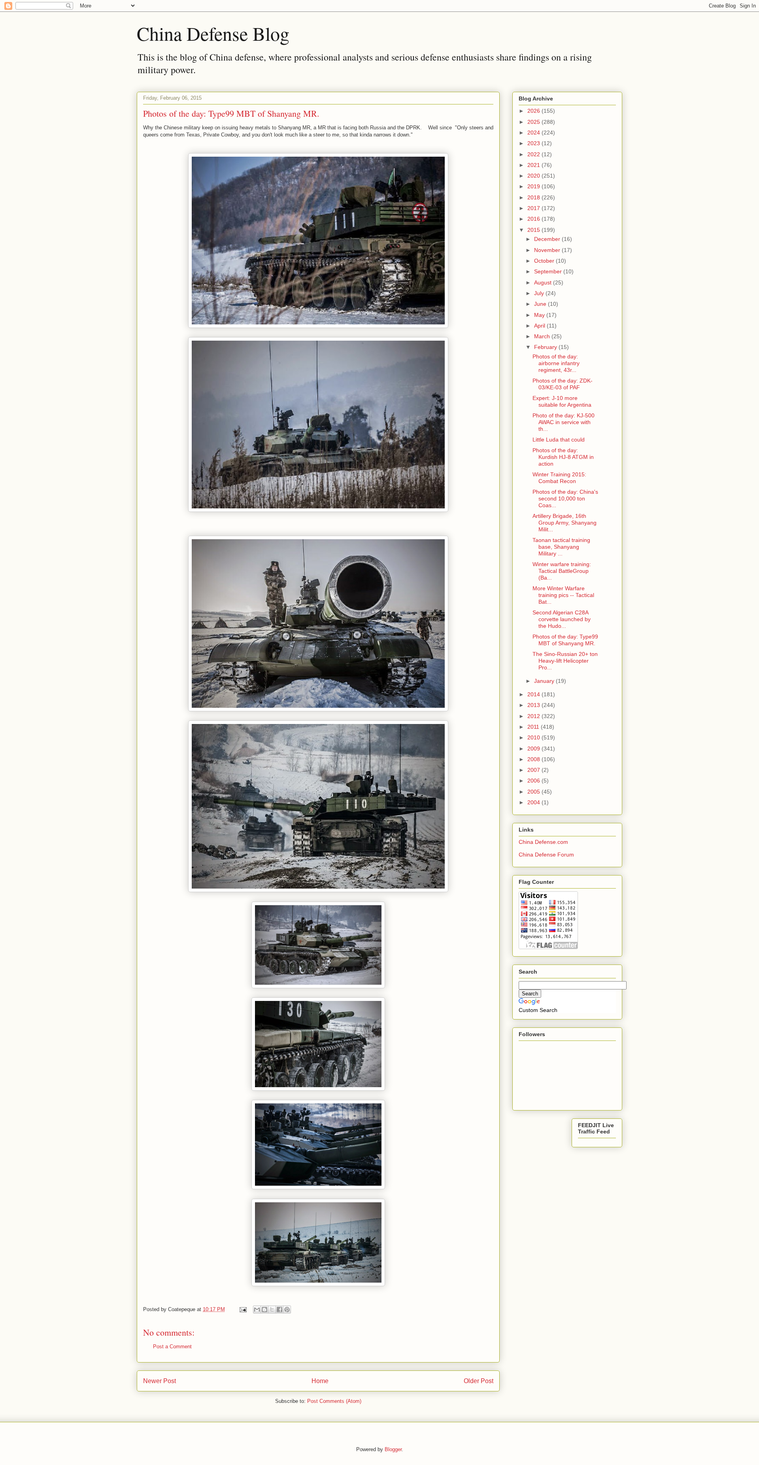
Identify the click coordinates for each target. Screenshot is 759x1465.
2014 (534, 694)
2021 (534, 165)
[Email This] (257, 1309)
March (542, 336)
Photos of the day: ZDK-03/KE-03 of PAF (562, 383)
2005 (534, 791)
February (546, 347)
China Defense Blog (213, 33)
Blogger (393, 1449)
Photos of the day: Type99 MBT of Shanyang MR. (565, 639)
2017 (534, 208)
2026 (534, 111)
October (545, 261)
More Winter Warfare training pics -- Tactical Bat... (563, 595)
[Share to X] (272, 1309)
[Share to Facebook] (279, 1309)
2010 (534, 737)
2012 (534, 716)
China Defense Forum (546, 854)
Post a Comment (172, 1346)
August (543, 282)
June (541, 304)
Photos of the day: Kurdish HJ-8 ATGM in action (563, 457)
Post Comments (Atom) (334, 1401)
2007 (534, 770)
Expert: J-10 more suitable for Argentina (561, 401)
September (548, 271)
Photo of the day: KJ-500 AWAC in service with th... (563, 422)
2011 (534, 727)
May (540, 315)
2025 (534, 122)
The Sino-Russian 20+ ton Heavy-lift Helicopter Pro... (565, 661)
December (548, 239)
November (548, 250)
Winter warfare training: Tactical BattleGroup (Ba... (561, 571)
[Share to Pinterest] (287, 1309)
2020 (534, 175)
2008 (534, 759)
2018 (534, 197)
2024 (534, 132)
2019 (534, 186)
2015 (534, 230)
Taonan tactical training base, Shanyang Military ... (561, 547)
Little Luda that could (558, 439)
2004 (534, 802)
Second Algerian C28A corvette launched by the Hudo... (561, 619)
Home (320, 1381)
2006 (534, 780)
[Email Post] (242, 1309)
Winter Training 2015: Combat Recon (559, 477)
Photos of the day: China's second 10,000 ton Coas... (565, 498)
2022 (534, 154)
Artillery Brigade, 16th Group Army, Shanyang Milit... (564, 523)
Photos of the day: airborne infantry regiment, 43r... (556, 363)
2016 (534, 219)
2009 (534, 748)
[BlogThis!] (264, 1309)
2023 (534, 143)
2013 (534, 705)
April (540, 325)
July (540, 293)
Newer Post (159, 1381)
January (545, 681)
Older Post (478, 1381)
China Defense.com (543, 842)
